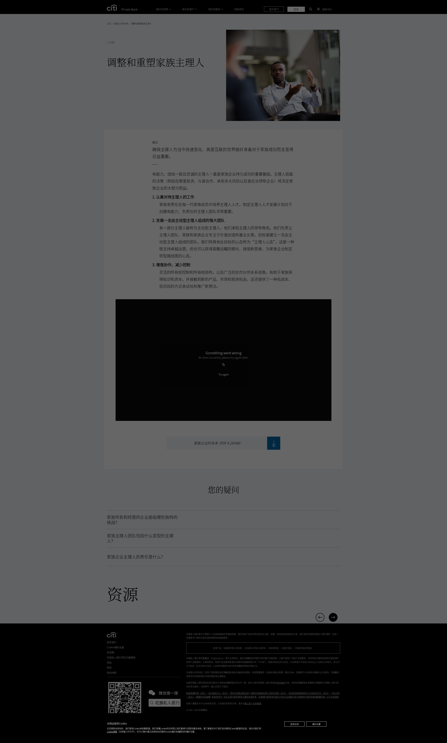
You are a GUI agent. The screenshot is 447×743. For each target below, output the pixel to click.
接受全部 (294, 724)
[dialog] (223, 728)
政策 (112, 731)
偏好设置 (316, 724)
